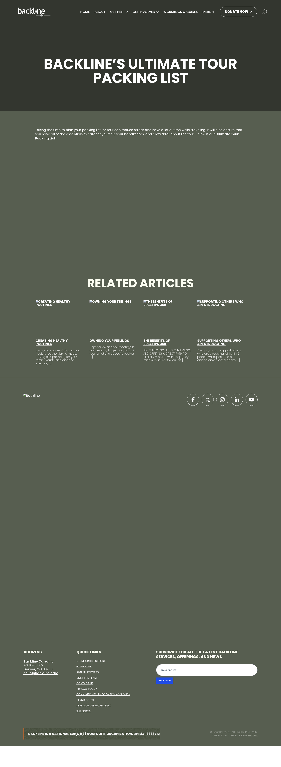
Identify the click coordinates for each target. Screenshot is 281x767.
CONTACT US (84, 683)
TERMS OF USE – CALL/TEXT (93, 705)
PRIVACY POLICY (86, 688)
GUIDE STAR (84, 666)
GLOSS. (253, 735)
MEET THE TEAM (86, 677)
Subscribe (165, 680)
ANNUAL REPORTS (87, 672)
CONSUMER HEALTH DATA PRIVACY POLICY (103, 694)
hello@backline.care (40, 673)
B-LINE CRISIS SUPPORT (91, 661)
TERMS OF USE (85, 700)
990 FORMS (83, 711)
